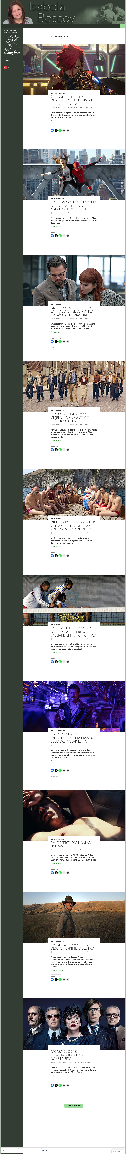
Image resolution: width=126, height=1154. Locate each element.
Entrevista (110, 26)
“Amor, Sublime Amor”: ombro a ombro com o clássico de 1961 (70, 417)
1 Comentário (86, 424)
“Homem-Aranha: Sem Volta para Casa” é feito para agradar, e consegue (73, 205)
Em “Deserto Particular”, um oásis (71, 844)
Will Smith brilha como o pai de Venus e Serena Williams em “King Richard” (73, 631)
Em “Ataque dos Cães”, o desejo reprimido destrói (73, 946)
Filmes (90, 26)
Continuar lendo (57, 121)
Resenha (53, 93)
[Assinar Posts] (5, 67)
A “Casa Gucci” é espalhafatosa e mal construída (68, 1054)
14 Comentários (87, 107)
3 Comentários (85, 952)
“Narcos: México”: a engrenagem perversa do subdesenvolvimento (72, 737)
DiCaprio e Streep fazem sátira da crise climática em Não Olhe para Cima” (72, 311)
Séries (96, 26)
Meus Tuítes (7, 60)
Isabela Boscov (74, 107)
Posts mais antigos (74, 1105)
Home (84, 26)
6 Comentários (86, 318)
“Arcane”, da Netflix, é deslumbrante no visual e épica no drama (73, 100)
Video (102, 26)
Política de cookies (47, 1150)
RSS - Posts (10, 67)
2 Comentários (86, 213)
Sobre (117, 26)
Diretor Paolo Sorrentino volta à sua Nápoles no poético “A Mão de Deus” (73, 525)
